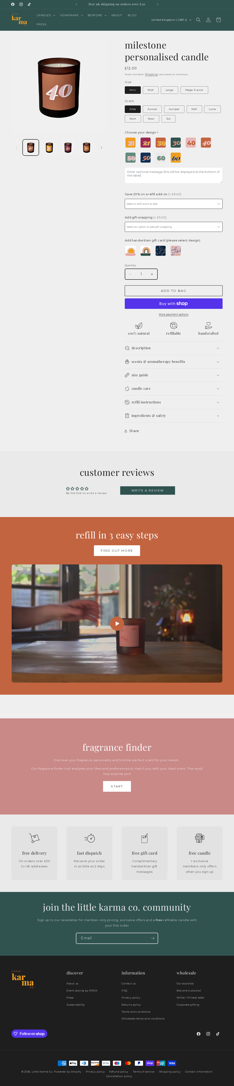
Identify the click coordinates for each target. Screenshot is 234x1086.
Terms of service (143, 1071)
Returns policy (131, 1004)
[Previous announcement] (76, 4)
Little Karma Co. (42, 1071)
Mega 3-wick (194, 90)
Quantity (130, 265)
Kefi (194, 109)
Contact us (129, 983)
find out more (117, 550)
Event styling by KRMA (82, 990)
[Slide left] (16, 148)
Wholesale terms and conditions (143, 1018)
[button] (45, 15)
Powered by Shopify (67, 1071)
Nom (133, 118)
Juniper (174, 109)
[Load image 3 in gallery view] (68, 147)
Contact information (199, 1071)
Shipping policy (170, 1071)
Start (117, 786)
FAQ (124, 990)
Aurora (152, 109)
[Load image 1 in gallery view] (31, 147)
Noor (151, 118)
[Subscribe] (153, 938)
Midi (151, 90)
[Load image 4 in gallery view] (86, 147)
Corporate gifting (188, 1004)
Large (169, 90)
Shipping (151, 74)
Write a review (147, 490)
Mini (133, 90)
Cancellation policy (119, 1076)
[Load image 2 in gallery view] (49, 147)
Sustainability (75, 1004)
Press (70, 997)
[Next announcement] (158, 4)
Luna (212, 109)
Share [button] (134, 431)
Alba (133, 109)
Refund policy (118, 1071)
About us (72, 983)
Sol (168, 118)
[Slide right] (101, 148)
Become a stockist (189, 990)
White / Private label (190, 997)
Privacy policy (131, 997)
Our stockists (185, 983)
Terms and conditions (136, 1011)
